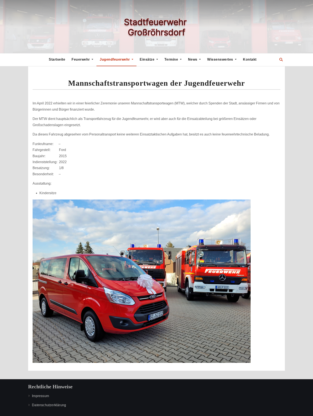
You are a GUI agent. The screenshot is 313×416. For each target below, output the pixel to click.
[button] (281, 59)
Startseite (57, 59)
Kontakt (250, 59)
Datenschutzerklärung (49, 405)
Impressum (40, 396)
